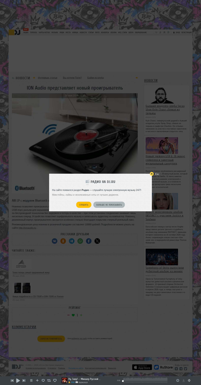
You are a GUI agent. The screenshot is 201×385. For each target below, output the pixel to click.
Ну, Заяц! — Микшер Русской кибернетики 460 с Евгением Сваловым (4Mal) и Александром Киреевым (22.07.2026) (84, 379)
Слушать (83, 205)
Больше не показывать (109, 205)
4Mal (73, 382)
